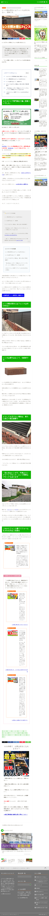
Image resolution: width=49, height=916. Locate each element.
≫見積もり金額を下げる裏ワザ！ (20, 720)
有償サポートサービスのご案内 (42, 903)
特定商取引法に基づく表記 (42, 907)
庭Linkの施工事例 (40, 894)
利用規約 (38, 888)
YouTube (4, 146)
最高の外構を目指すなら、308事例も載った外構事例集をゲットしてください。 (40, 159)
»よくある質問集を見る (23, 897)
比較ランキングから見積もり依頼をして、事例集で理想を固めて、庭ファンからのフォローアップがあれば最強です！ (40, 164)
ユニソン (9, 509)
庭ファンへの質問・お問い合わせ (42, 899)
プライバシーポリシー (13, 914)
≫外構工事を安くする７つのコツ (20, 624)
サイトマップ (39, 885)
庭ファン (4, 2)
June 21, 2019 (19, 240)
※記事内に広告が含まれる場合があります (12, 825)
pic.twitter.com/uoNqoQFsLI (11, 235)
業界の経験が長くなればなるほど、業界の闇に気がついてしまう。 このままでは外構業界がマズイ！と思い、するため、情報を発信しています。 (40, 49)
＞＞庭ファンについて (6, 893)
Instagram (10, 148)
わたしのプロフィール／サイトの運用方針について (42, 881)
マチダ (16, 509)
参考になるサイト (40, 891)
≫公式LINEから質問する (22, 184)
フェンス (4, 7)
